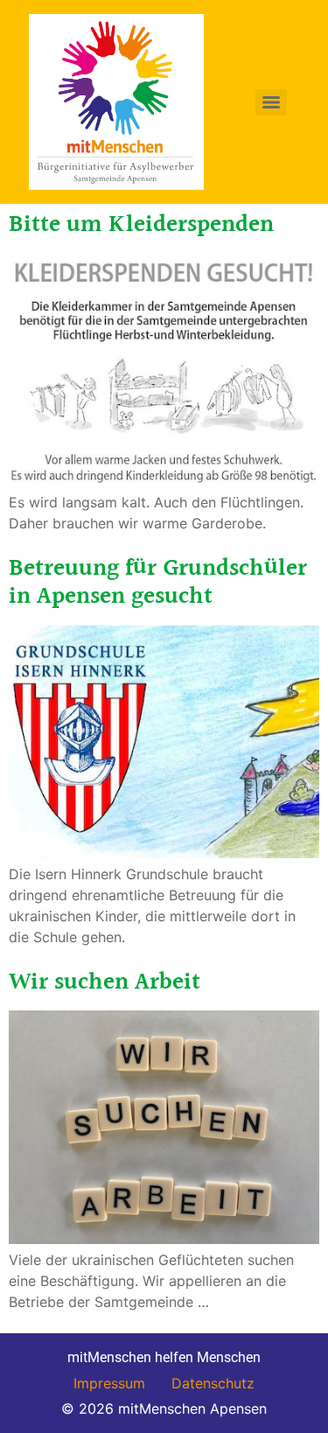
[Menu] (271, 102)
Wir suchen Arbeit (104, 982)
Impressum (109, 1383)
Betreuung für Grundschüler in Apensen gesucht (158, 582)
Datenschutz (213, 1383)
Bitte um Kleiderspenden (141, 224)
